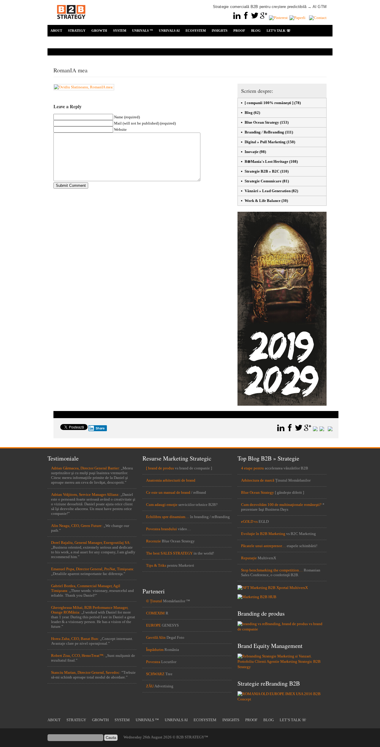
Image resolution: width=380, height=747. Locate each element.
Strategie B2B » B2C (262, 171)
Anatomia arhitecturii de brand (170, 480)
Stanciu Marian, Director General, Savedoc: (86, 672)
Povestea (153, 662)
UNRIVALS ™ (142, 30)
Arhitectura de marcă (257, 480)
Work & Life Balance (263, 200)
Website (120, 129)
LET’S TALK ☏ (279, 30)
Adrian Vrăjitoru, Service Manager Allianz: (85, 494)
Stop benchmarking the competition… (272, 570)
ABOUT (56, 30)
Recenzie (153, 541)
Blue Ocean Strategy (262, 122)
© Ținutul (154, 601)
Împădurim (155, 649)
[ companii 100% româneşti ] (269, 103)
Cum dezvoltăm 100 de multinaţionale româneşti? (281, 504)
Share (100, 428)
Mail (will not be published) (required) (145, 123)
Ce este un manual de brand (168, 492)
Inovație (252, 151)
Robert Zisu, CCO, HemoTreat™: (77, 655)
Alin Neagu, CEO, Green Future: (77, 525)
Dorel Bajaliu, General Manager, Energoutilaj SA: (91, 542)
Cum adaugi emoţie (162, 504)
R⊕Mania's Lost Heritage (266, 161)
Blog (249, 112)
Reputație (249, 558)
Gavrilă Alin (156, 637)
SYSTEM (119, 30)
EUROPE (153, 625)
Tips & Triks (156, 565)
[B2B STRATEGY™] (71, 22)
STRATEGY (77, 30)
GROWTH (99, 30)
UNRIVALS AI (169, 30)
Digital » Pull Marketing (265, 142)
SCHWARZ (155, 674)
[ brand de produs (160, 468)
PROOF (239, 30)
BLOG (256, 30)
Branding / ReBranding (264, 132)
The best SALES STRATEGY (169, 553)
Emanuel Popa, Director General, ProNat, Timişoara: (92, 569)
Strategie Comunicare (263, 181)
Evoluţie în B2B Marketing (263, 533)
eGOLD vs (249, 521)
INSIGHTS (219, 30)
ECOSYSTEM (196, 30)
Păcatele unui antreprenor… (263, 546)
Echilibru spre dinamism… (167, 517)
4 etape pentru (252, 468)
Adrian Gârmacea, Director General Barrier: (85, 468)
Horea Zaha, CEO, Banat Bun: (75, 638)
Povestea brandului (161, 529)
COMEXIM (155, 613)
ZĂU (150, 686)
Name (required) (127, 117)
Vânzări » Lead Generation (268, 191)
